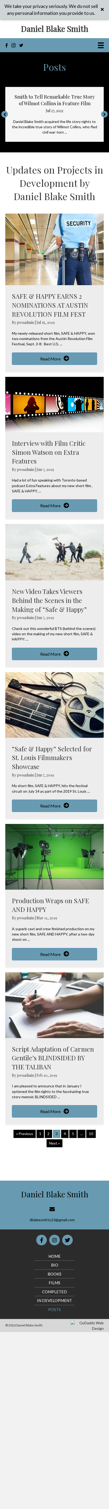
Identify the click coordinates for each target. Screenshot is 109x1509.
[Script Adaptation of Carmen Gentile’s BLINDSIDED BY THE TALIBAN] (54, 1004)
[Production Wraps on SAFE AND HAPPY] (54, 856)
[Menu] (101, 45)
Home (54, 1256)
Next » (54, 1143)
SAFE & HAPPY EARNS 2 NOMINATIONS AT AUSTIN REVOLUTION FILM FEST (50, 305)
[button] (4, 114)
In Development (54, 1300)
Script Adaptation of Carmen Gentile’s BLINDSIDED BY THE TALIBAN (53, 1058)
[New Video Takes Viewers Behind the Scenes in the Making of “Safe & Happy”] (54, 551)
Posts (54, 1309)
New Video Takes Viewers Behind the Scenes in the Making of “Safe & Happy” (49, 600)
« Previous (24, 1133)
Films (54, 1282)
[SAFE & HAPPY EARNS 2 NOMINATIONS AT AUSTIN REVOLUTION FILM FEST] (54, 249)
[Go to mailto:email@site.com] (52, 1214)
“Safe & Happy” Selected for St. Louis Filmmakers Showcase (52, 757)
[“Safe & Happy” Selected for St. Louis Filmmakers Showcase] (54, 704)
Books (54, 1274)
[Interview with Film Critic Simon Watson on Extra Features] (54, 404)
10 (91, 1133)
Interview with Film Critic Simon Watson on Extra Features (48, 452)
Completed (54, 1291)
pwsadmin (26, 322)
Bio (54, 1265)
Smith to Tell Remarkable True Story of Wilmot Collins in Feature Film (55, 100)
